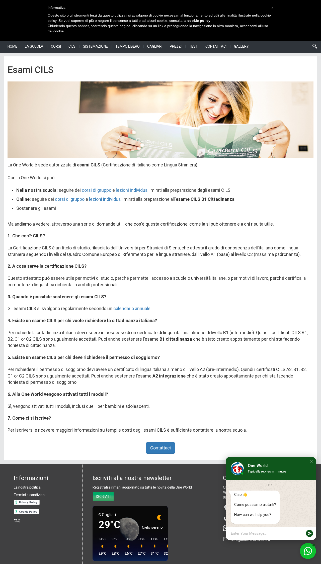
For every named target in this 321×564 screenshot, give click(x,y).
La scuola (34, 46)
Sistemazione (95, 46)
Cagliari (154, 46)
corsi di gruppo (96, 190)
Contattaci (215, 46)
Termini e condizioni (29, 495)
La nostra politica (27, 487)
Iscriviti (103, 497)
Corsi (56, 46)
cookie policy (198, 21)
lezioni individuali (132, 190)
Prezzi (176, 46)
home (12, 46)
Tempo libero (127, 46)
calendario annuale (131, 308)
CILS (71, 46)
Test (193, 46)
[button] (311, 461)
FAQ (17, 521)
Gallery (241, 46)
